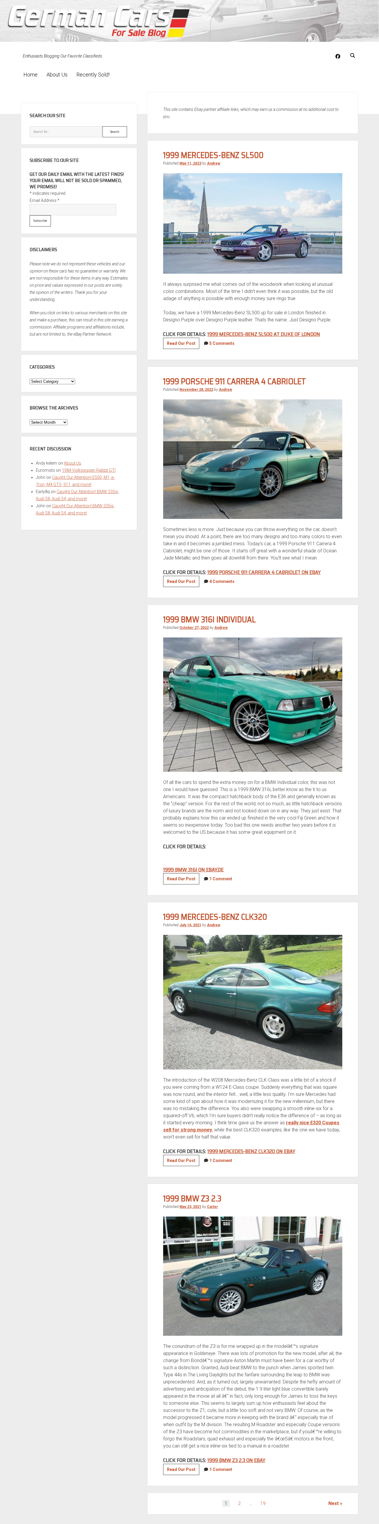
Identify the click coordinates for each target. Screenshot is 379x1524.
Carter (212, 1207)
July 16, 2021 (190, 925)
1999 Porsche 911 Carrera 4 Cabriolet (234, 381)
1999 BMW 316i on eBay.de (193, 869)
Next (333, 1503)
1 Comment (220, 878)
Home (30, 74)
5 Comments (222, 343)
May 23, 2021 (190, 1207)
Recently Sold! (93, 74)
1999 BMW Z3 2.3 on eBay (236, 1460)
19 (263, 1503)
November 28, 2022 (196, 390)
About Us (57, 74)
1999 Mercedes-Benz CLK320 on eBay (251, 1151)
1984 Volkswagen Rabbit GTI (88, 470)
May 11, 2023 (190, 163)
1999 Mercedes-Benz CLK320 (215, 916)
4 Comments (222, 581)
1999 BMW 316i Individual (209, 619)
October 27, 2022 (194, 628)
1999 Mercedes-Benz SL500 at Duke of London (263, 334)
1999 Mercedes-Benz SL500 (213, 155)
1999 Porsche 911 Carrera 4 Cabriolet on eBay (264, 572)
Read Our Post (183, 345)
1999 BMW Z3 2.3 (192, 1198)
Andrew (213, 163)
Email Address (45, 200)
